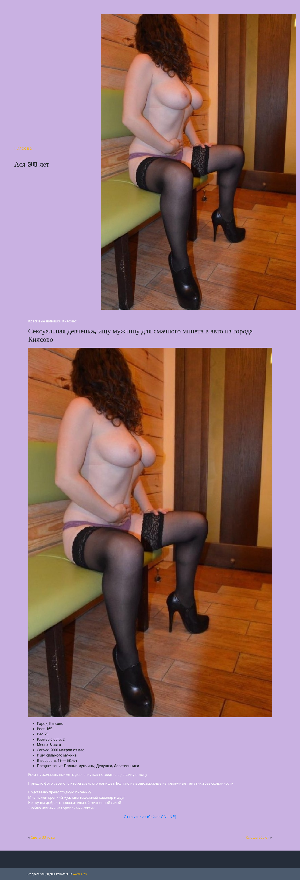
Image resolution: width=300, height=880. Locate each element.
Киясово (23, 148)
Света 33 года (43, 837)
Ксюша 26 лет (257, 837)
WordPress (80, 874)
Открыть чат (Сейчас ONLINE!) (150, 816)
